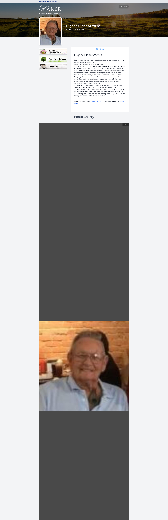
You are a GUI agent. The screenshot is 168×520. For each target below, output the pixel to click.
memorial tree (96, 101)
